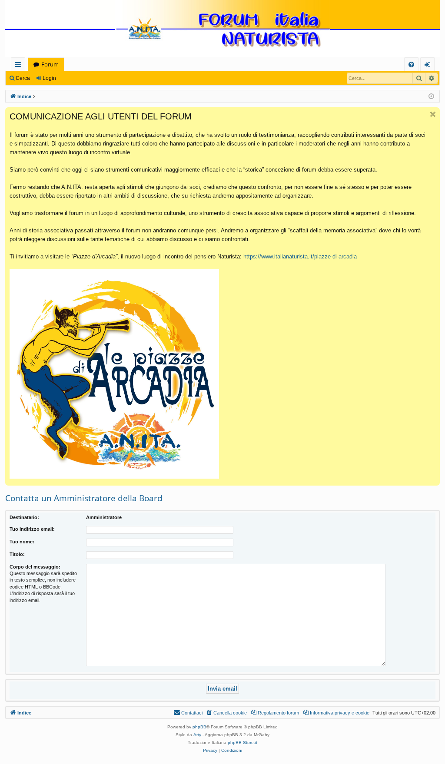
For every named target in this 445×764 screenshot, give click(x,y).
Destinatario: (24, 517)
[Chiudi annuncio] (432, 114)
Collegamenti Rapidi (20, 65)
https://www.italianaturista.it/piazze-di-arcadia (300, 256)
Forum (50, 64)
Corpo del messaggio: (35, 566)
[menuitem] (411, 64)
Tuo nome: (22, 541)
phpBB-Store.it (242, 742)
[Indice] (222, 29)
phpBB (199, 726)
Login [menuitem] (429, 65)
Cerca (23, 78)
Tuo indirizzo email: (32, 529)
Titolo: (17, 554)
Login (49, 78)
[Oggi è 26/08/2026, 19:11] (431, 97)
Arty (197, 734)
